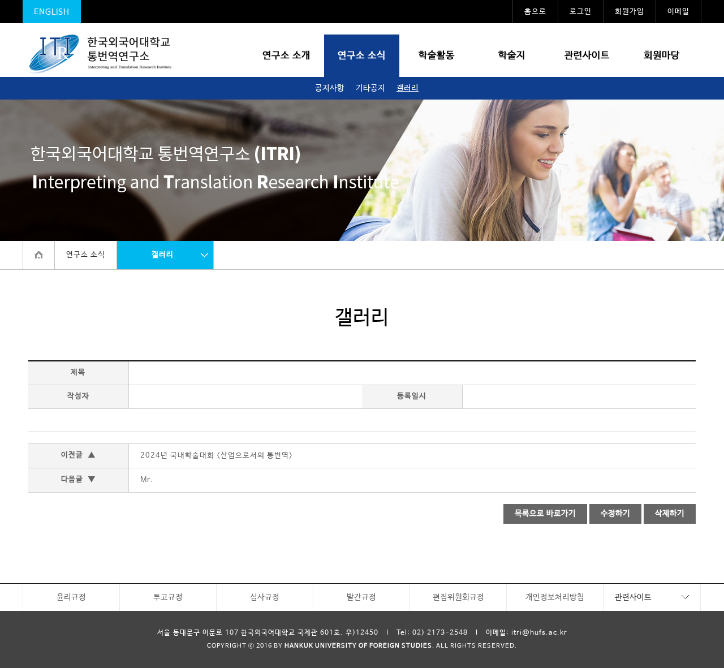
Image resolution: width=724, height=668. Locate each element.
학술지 (511, 55)
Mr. (146, 480)
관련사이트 (587, 55)
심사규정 (264, 597)
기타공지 (370, 88)
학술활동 (437, 55)
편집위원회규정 (458, 597)
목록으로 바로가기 (545, 513)
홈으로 (535, 11)
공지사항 (329, 88)
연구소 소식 (362, 55)
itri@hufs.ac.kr (539, 633)
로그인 (581, 11)
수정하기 (615, 513)
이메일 (678, 11)
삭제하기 (669, 513)
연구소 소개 (286, 55)
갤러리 (408, 88)
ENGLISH (52, 11)
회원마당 (662, 55)
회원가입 (629, 11)
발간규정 (361, 597)
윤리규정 (71, 597)
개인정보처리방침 (554, 597)
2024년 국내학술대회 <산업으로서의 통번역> (216, 455)
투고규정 (168, 597)
